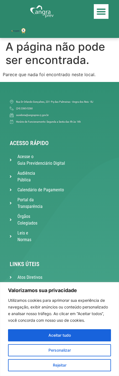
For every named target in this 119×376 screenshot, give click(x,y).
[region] (59, 329)
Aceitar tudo (59, 335)
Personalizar (59, 350)
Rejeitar (59, 365)
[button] (101, 11)
